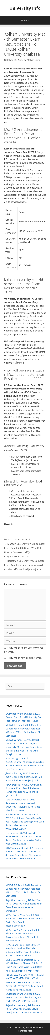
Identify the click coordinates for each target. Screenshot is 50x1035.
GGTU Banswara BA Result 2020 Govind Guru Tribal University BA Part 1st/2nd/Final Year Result (23, 717)
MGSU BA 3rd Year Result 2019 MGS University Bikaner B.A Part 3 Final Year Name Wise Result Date (24, 963)
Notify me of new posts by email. (24, 657)
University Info (25, 8)
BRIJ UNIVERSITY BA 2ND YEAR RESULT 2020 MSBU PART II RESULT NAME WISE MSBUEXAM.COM (25, 974)
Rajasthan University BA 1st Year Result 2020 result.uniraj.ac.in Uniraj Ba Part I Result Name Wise (24, 1009)
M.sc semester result (19, 539)
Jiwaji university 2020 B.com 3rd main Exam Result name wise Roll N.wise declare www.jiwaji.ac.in (24, 777)
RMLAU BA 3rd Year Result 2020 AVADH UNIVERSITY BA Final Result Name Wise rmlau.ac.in (24, 986)
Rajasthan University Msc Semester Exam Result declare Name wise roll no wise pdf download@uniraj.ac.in (24, 565)
